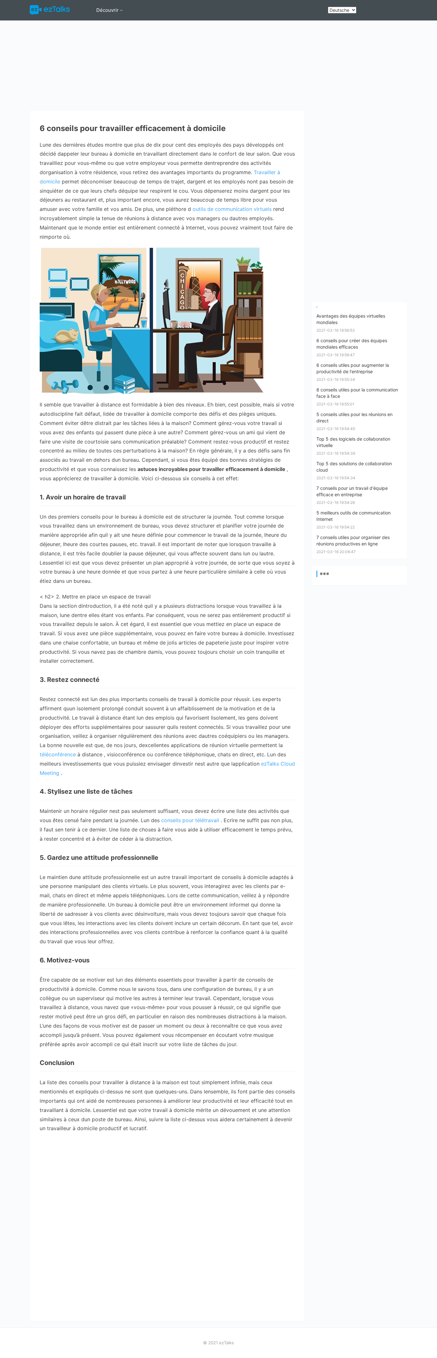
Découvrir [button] (107, 10)
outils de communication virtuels (233, 209)
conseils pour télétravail (191, 820)
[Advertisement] (218, 65)
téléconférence (58, 754)
